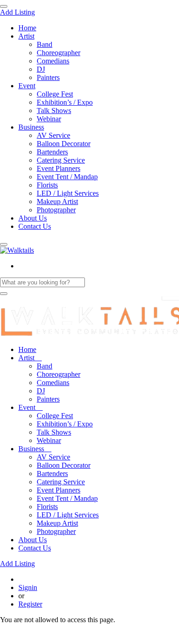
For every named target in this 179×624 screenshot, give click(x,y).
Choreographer (58, 53)
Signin (27, 587)
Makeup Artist (57, 201)
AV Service (53, 135)
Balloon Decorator (63, 143)
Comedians (53, 61)
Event (26, 86)
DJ (41, 69)
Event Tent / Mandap (67, 177)
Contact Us (34, 226)
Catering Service (61, 160)
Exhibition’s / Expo (65, 102)
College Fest (55, 94)
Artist (26, 36)
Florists (47, 185)
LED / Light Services (68, 193)
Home (27, 28)
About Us (32, 218)
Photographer (56, 210)
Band (44, 44)
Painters (48, 77)
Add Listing (17, 12)
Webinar (49, 119)
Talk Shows (54, 110)
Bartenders (52, 152)
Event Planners (58, 168)
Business (31, 127)
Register (30, 604)
